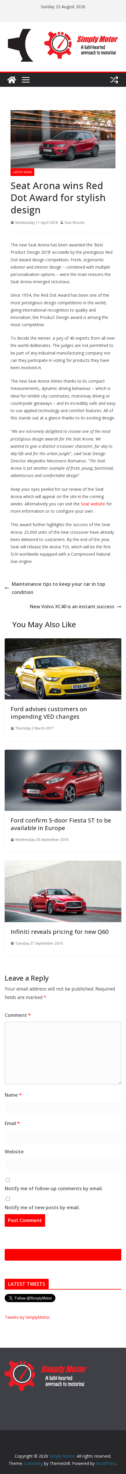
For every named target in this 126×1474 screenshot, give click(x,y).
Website (14, 1151)
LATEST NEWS (22, 172)
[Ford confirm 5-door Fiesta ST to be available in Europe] (63, 754)
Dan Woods (74, 222)
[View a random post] (114, 80)
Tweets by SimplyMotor (27, 1317)
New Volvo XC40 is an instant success (72, 606)
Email (12, 1123)
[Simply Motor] (12, 80)
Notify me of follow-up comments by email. (54, 1188)
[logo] (46, 1363)
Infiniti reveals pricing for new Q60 (59, 932)
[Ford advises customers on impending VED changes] (63, 642)
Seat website (93, 504)
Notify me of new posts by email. (42, 1207)
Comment (18, 1015)
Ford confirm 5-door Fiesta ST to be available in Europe (61, 824)
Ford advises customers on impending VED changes (49, 712)
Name (13, 1095)
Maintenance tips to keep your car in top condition (58, 588)
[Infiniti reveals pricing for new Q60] (63, 865)
